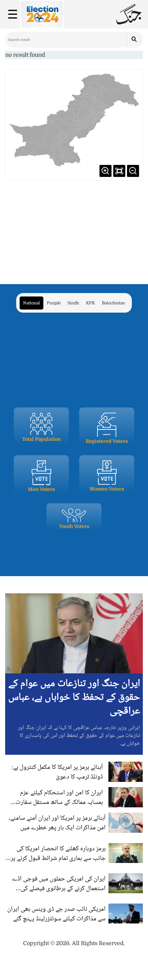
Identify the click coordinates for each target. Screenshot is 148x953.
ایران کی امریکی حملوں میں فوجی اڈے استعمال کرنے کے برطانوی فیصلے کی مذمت (59, 889)
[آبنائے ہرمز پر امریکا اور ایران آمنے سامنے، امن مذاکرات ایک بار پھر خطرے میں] (125, 822)
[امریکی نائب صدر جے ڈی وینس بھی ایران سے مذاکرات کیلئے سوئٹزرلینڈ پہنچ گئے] (125, 913)
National (31, 303)
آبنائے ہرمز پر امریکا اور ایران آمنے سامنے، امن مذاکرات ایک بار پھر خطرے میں (57, 823)
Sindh (73, 303)
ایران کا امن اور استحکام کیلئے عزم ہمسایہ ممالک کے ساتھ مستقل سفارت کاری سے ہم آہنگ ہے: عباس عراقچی (59, 802)
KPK (90, 303)
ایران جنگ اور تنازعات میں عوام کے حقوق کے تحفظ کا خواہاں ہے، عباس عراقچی (74, 697)
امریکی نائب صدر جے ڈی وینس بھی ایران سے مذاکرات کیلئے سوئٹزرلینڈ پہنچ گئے (56, 914)
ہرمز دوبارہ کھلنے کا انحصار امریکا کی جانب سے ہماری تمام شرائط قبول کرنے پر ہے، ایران (58, 858)
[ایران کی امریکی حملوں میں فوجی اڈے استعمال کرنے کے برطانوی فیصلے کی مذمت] (125, 883)
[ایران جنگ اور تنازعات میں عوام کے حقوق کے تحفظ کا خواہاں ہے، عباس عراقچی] (74, 633)
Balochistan (113, 303)
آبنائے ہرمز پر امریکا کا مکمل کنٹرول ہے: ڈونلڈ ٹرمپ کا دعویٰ (57, 772)
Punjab (54, 303)
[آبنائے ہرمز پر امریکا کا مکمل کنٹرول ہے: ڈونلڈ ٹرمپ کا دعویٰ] (125, 772)
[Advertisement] (74, 228)
